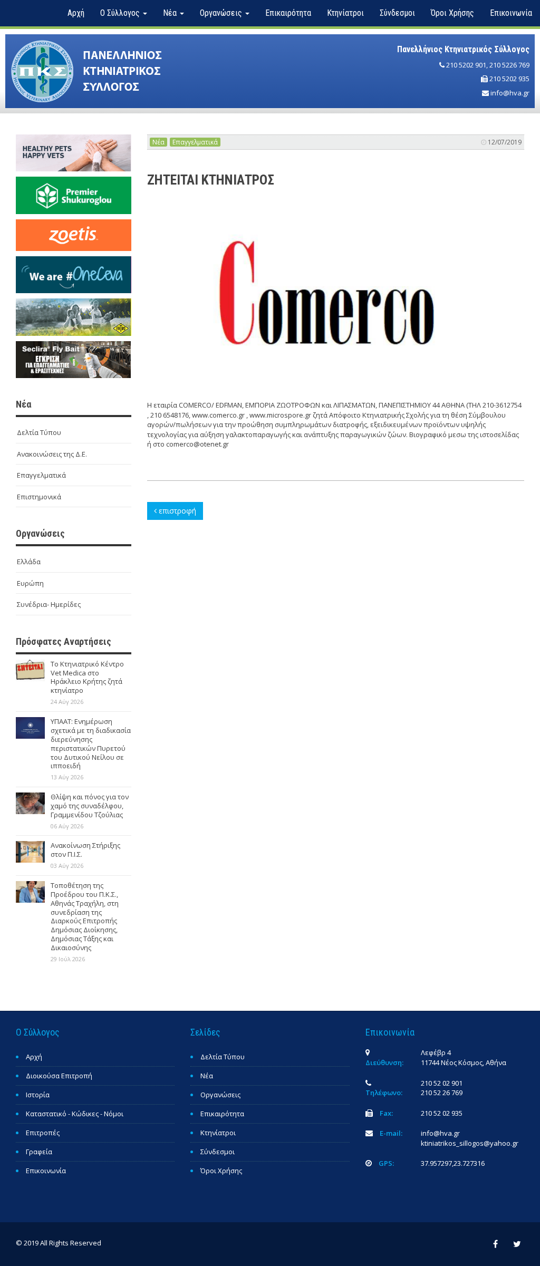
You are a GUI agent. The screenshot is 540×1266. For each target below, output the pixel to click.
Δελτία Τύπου (39, 432)
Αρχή (76, 13)
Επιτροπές (43, 1132)
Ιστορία (38, 1094)
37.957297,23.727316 (453, 1163)
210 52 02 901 (441, 1083)
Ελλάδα (29, 561)
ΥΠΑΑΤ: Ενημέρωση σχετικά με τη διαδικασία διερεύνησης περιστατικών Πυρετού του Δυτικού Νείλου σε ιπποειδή (91, 743)
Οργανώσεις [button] (222, 13)
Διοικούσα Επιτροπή (59, 1075)
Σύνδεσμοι (397, 13)
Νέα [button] (171, 13)
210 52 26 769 (441, 1092)
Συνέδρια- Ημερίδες (49, 604)
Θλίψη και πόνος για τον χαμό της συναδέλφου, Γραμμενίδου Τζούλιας (90, 805)
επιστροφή (176, 511)
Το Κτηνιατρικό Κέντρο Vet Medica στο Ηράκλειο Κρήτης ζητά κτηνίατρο (87, 677)
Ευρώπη (30, 583)
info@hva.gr (509, 93)
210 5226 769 (509, 65)
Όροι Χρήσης (452, 13)
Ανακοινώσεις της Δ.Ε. (52, 454)
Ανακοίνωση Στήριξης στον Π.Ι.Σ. (85, 849)
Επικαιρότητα (288, 13)
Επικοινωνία (511, 13)
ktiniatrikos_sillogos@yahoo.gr (469, 1143)
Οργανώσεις (220, 1094)
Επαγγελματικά (41, 475)
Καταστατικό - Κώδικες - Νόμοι (74, 1113)
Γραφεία (39, 1151)
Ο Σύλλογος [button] (121, 13)
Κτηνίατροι (345, 13)
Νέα (158, 142)
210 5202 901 (466, 65)
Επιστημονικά (39, 496)
